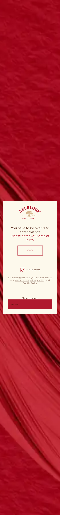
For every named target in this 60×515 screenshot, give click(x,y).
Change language (30, 298)
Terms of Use (22, 280)
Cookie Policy (30, 283)
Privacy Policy (37, 280)
